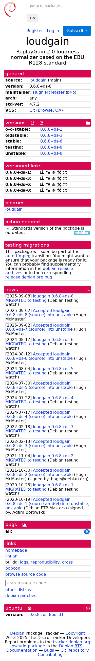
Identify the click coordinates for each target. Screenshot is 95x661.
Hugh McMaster (49, 92)
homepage (16, 550)
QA (58, 110)
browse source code (25, 574)
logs (24, 562)
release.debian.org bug (28, 277)
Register (35, 30)
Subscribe (77, 30)
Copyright (75, 633)
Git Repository (75, 650)
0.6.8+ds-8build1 (46, 614)
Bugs (49, 650)
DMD (71, 92)
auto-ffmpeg (17, 255)
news (11, 289)
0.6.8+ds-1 (51, 129)
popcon (12, 568)
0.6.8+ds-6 (51, 141)
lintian (11, 556)
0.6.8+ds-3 (51, 135)
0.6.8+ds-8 (51, 147)
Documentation (21, 650)
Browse (45, 110)
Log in (53, 30)
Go (32, 18)
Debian (17, 633)
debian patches (20, 595)
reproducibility (45, 562)
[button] (8, 228)
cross (67, 562)
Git (32, 110)
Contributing (50, 654)
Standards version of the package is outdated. (46, 230)
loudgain (38, 80)
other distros (18, 589)
